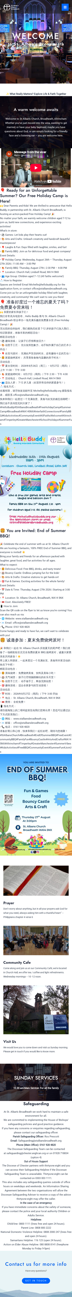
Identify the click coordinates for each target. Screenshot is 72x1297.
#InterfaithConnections (46, 411)
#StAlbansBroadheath (26, 407)
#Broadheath (14, 411)
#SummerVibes (62, 743)
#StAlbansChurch (9, 735)
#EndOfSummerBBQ (45, 735)
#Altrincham (11, 743)
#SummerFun (56, 747)
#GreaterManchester (27, 419)
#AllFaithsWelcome (50, 415)
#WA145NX (27, 411)
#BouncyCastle (37, 739)
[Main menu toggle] (65, 7)
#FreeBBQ (22, 747)
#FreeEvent (62, 735)
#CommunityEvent (29, 415)
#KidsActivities (10, 415)
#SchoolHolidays (48, 419)
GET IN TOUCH (36, 1280)
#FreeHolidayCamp (49, 407)
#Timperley (10, 419)
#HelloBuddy (7, 407)
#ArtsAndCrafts (54, 739)
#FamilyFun (22, 739)
